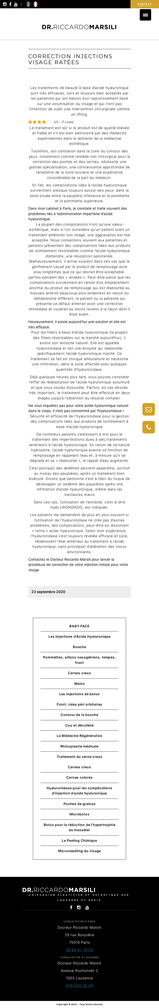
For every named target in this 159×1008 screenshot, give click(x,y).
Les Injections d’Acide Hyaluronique (79, 636)
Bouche (79, 647)
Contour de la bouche (79, 715)
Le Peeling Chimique (79, 840)
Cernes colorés (79, 777)
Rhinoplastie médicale (79, 746)
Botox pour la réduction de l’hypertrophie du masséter (80, 827)
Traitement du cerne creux (79, 757)
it (35, 4)
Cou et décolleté (79, 725)
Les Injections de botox (79, 694)
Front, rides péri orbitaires (79, 704)
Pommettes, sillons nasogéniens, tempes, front (79, 660)
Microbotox (80, 814)
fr (28, 4)
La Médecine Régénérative (79, 736)
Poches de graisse (79, 804)
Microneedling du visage (79, 851)
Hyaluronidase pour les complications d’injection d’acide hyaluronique (79, 790)
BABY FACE (79, 626)
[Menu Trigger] (145, 15)
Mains (79, 683)
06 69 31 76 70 (79, 950)
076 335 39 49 (79, 986)
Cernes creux (79, 673)
